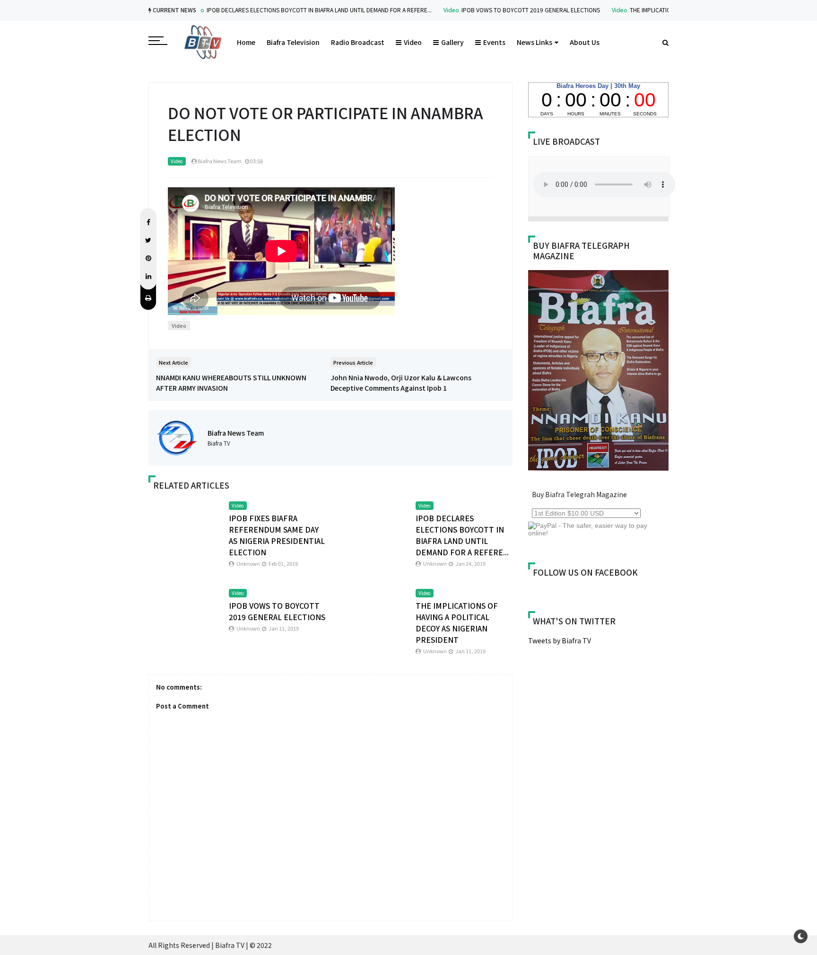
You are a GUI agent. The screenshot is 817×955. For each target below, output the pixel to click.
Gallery (452, 42)
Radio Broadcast (357, 42)
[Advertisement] (607, 726)
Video (435, 10)
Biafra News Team (236, 433)
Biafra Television (293, 42)
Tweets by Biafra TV (559, 640)
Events (494, 42)
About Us (585, 42)
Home (246, 42)
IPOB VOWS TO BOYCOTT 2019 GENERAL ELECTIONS (514, 10)
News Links (534, 42)
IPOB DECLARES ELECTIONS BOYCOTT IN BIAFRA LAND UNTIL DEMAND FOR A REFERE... (303, 10)
